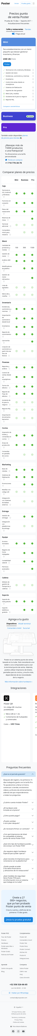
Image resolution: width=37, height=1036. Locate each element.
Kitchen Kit (23, 952)
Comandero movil (26, 940)
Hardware (4, 943)
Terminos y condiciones (18, 1017)
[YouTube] (23, 1031)
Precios (3, 940)
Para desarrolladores (19, 1026)
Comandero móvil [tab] (14, 628)
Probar (7, 64)
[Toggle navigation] (33, 3)
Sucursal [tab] (26, 628)
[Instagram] (18, 1031)
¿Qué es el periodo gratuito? (14, 774)
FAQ (21, 974)
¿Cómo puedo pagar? (11, 815)
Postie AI (23, 955)
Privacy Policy (18, 1020)
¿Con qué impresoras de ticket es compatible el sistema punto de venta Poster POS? (15, 836)
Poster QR (23, 937)
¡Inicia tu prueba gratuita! (18, 919)
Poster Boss (24, 946)
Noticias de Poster (7, 954)
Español (19, 1007)
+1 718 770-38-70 (13, 162)
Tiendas (28, 29)
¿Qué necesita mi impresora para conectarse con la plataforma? (16, 860)
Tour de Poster (6, 937)
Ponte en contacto (15, 160)
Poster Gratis (5, 951)
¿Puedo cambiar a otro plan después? (11, 822)
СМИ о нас (23, 971)
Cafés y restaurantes (14, 29)
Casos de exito (25, 977)
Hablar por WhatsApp (19, 993)
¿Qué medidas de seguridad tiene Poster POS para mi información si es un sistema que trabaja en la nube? (15, 879)
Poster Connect (25, 949)
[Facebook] (13, 1031)
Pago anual (20, 34)
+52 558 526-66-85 (18, 984)
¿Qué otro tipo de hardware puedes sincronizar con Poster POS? (17, 845)
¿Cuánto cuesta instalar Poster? (15, 802)
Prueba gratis (25, 3)
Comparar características (11, 106)
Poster (5, 3)
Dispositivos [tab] (12, 623)
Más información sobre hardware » (18, 681)
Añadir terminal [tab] (24, 623)
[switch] (13, 34)
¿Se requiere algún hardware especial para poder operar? (14, 852)
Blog (2, 971)
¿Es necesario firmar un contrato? (16, 829)
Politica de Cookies (18, 1022)
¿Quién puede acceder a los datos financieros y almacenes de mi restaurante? (16, 868)
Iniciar (17, 3)
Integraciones (24, 958)
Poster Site (23, 943)
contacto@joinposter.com (18, 998)
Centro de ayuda (6, 968)
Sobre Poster (24, 968)
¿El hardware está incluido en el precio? (11, 809)
